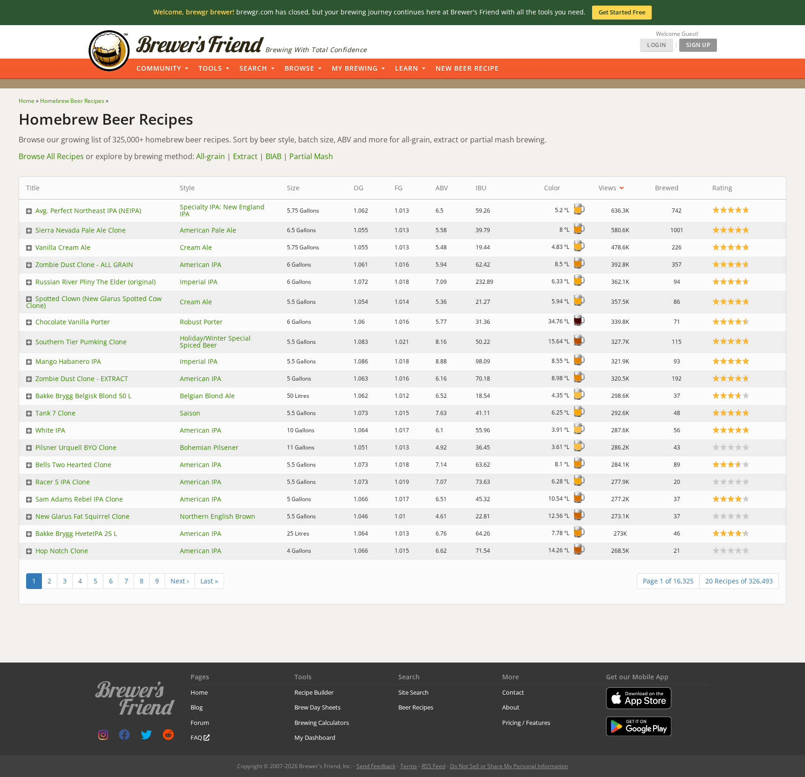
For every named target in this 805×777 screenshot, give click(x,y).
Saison (190, 413)
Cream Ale (196, 247)
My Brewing (355, 68)
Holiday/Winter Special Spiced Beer (215, 341)
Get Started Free (622, 12)
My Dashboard (314, 737)
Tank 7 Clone (55, 413)
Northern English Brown (217, 516)
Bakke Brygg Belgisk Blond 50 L (83, 395)
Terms (408, 766)
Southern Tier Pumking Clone (81, 341)
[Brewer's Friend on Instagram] (103, 737)
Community (158, 68)
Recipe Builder (314, 692)
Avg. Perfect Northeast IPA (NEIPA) (88, 210)
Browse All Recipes (51, 156)
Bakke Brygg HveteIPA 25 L (76, 533)
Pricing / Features (526, 722)
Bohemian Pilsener (209, 447)
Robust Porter (201, 321)
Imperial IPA (199, 281)
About (510, 707)
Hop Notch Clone (61, 550)
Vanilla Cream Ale (62, 247)
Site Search (413, 692)
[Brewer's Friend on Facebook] (124, 737)
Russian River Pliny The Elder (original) (95, 281)
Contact (513, 692)
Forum (200, 722)
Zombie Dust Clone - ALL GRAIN (84, 264)
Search (253, 68)
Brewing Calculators (321, 722)
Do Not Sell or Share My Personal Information (509, 766)
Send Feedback (376, 766)
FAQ (197, 737)
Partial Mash (311, 156)
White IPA (50, 430)
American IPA (200, 264)
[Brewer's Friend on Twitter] (146, 737)
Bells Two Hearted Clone (73, 464)
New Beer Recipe (467, 68)
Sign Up (698, 45)
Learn (406, 68)
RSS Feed (433, 766)
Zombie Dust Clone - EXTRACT (81, 378)
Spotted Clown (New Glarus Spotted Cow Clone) (94, 302)
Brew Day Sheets (317, 707)
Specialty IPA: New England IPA (222, 210)
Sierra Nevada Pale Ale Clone (80, 230)
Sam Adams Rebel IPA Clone (79, 499)
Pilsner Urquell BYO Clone (75, 447)
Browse (299, 68)
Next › (180, 580)
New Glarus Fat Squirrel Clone (82, 516)
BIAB (273, 156)
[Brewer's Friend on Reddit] (168, 737)
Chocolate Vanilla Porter (72, 321)
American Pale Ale (208, 230)
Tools (210, 68)
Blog (197, 707)
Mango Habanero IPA (68, 361)
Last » (209, 580)
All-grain (210, 156)
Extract (245, 156)
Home (199, 692)
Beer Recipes (415, 707)
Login (656, 45)
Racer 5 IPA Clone (62, 481)
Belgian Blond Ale (207, 395)
